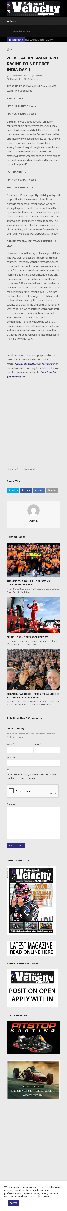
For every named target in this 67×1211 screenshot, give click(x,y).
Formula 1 (15, 79)
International (29, 469)
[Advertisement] (33, 424)
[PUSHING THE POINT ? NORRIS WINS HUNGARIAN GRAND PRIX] (33, 560)
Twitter (31, 363)
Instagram (48, 363)
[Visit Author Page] (33, 510)
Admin (39, 76)
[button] (11, 21)
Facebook (20, 363)
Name (10, 744)
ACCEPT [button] (13, 1203)
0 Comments (34, 79)
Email (37, 744)
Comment (11, 804)
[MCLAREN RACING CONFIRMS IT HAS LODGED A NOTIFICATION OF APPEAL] (33, 669)
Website (11, 757)
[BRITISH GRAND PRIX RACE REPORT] (33, 614)
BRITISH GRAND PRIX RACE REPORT (27, 637)
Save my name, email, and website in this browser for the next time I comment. (32, 776)
